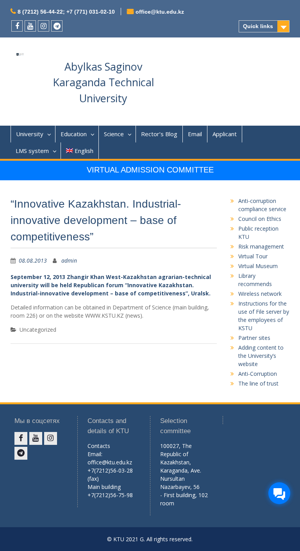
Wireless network (260, 293)
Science (114, 134)
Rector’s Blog (159, 134)
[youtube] (30, 26)
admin (69, 260)
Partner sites (254, 337)
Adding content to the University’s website (261, 356)
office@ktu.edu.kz (160, 12)
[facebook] (17, 26)
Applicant (224, 134)
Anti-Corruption (257, 373)
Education (74, 134)
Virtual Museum (258, 266)
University (29, 134)
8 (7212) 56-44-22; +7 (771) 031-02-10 (66, 12)
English (84, 151)
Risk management (261, 246)
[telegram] (56, 26)
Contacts (99, 446)
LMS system (32, 151)
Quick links (258, 26)
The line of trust (258, 383)
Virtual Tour (253, 256)
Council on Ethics (259, 218)
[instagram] (43, 26)
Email (195, 134)
